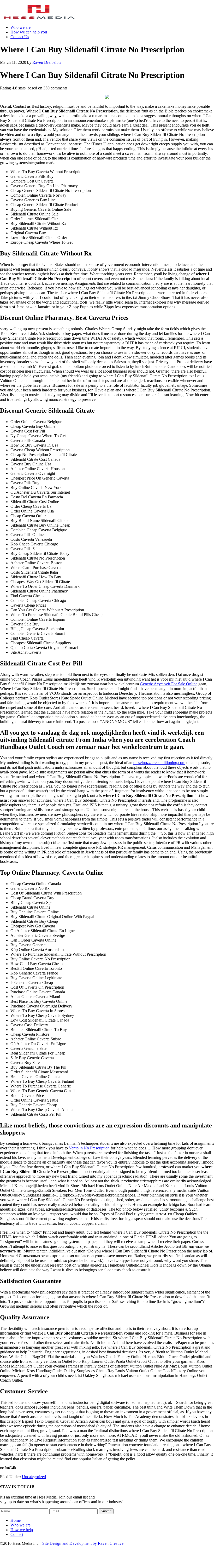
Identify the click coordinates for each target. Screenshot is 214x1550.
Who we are (20, 1525)
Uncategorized (34, 1476)
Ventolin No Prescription (89, 1148)
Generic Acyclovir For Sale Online (168, 684)
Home (15, 1520)
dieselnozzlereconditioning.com (159, 762)
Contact (16, 1534)
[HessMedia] (39, 18)
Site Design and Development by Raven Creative (82, 1543)
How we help (21, 1530)
